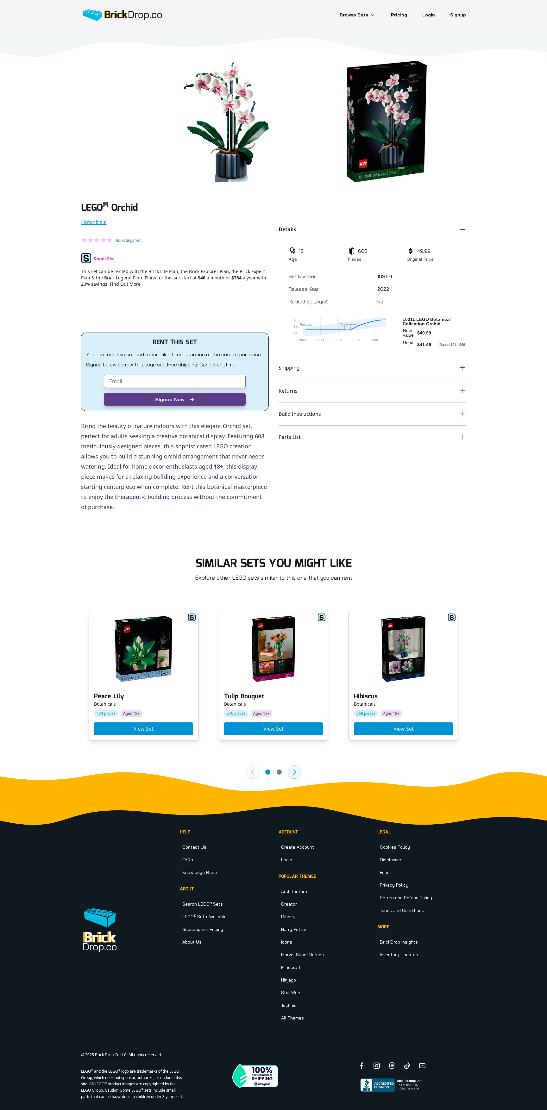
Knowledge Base (199, 872)
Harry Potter (293, 929)
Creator (289, 904)
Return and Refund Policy (406, 898)
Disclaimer (390, 860)
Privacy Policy (394, 885)
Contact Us (194, 847)
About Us (192, 942)
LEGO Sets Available (204, 917)
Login (428, 15)
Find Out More (125, 284)
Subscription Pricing (202, 929)
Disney (288, 917)
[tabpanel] (228, 121)
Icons (286, 942)
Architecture (294, 891)
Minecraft (291, 967)
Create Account (297, 847)
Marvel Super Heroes (302, 954)
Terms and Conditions (402, 910)
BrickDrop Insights (399, 942)
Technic (289, 1005)
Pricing (399, 15)
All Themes (292, 1018)
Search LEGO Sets (202, 904)
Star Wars (291, 992)
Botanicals (94, 222)
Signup (458, 15)
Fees (385, 872)
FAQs (187, 860)
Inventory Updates (399, 954)
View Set (143, 728)
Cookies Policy (395, 847)
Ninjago (288, 980)
